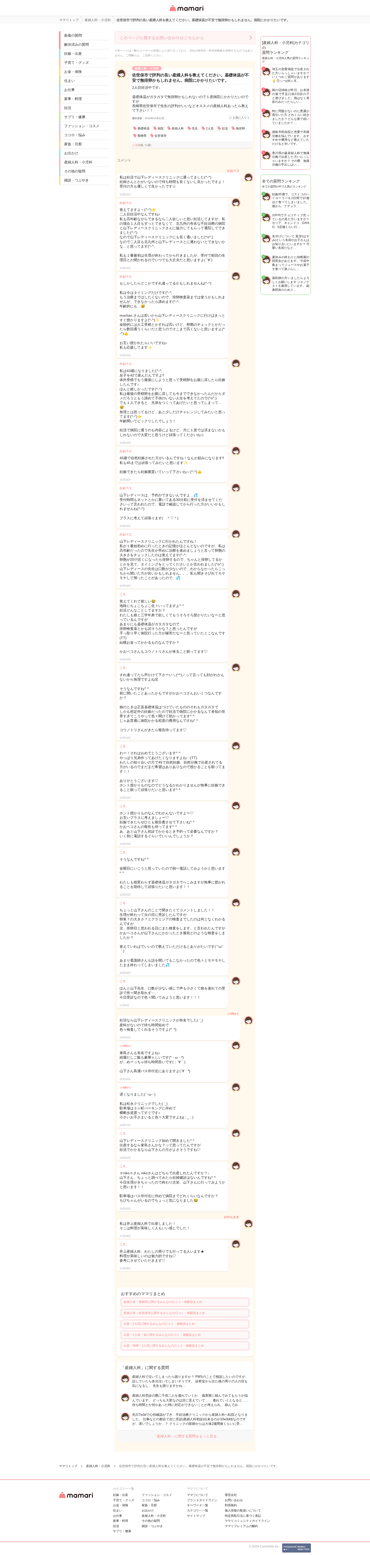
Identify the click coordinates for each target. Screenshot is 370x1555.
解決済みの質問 (76, 44)
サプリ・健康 (74, 117)
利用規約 (231, 1505)
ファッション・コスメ (81, 126)
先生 (195, 128)
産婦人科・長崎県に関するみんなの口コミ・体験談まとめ (163, 1302)
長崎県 (141, 135)
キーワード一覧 (197, 1505)
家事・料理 (73, 99)
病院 (161, 128)
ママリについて (197, 1495)
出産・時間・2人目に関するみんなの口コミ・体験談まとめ (164, 1345)
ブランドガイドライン (202, 1500)
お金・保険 (73, 72)
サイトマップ (196, 1516)
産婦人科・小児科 (78, 162)
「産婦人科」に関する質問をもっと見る (185, 1436)
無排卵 (240, 128)
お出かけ (71, 153)
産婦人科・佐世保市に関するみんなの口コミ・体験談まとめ (164, 1313)
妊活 (67, 108)
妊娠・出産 (73, 54)
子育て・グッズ (76, 63)
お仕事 (69, 90)
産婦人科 (178, 128)
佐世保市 (161, 135)
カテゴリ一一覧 (197, 1510)
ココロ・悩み (74, 135)
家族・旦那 (73, 144)
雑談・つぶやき (76, 180)
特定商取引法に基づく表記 (243, 1516)
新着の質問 (73, 35)
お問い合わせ (234, 1500)
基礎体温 (143, 128)
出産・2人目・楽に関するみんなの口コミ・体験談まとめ (162, 1335)
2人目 (210, 128)
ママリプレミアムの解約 (241, 1526)
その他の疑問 (74, 171)
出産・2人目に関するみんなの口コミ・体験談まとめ (159, 1324)
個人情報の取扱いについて (243, 1510)
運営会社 (231, 1495)
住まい (69, 81)
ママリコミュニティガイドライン (247, 1521)
